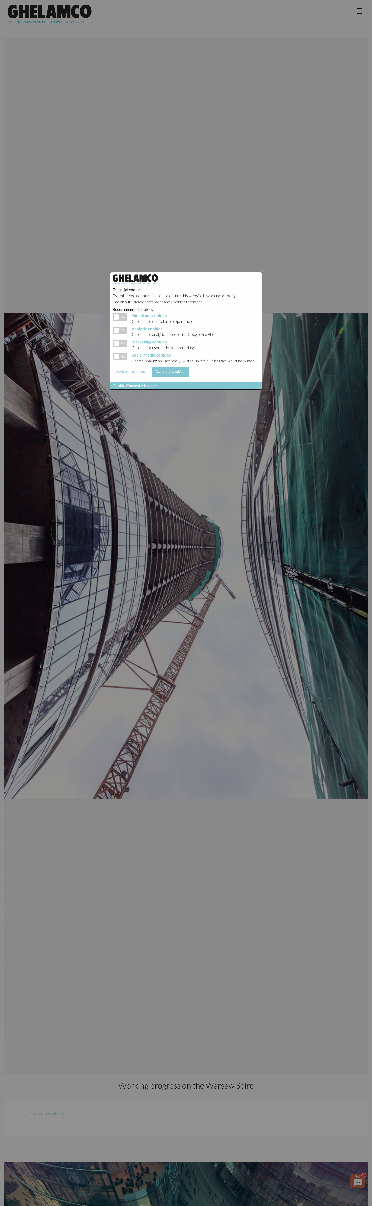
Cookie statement (186, 301)
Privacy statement (147, 301)
